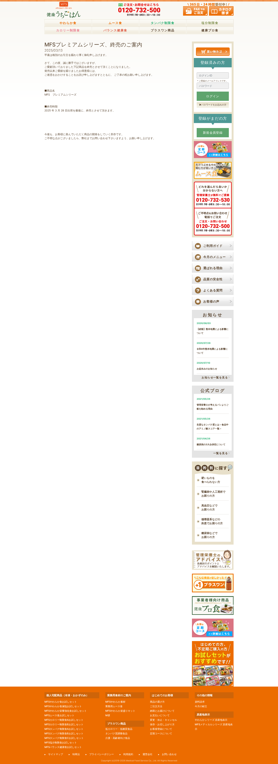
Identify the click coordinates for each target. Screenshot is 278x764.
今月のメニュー (214, 257)
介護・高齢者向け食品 (117, 737)
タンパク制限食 (163, 23)
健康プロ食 (209, 30)
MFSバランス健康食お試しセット (63, 747)
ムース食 (115, 23)
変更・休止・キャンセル (163, 719)
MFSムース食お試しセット (59, 715)
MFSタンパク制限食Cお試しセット (64, 737)
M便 (107, 715)
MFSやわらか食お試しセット (60, 701)
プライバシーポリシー (101, 754)
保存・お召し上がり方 (162, 724)
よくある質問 (213, 290)
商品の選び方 (157, 701)
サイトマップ (55, 754)
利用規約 (128, 754)
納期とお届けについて (162, 710)
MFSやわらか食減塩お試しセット (63, 706)
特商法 (76, 754)
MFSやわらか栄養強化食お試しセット (65, 710)
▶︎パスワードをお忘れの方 (212, 104)
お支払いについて (160, 715)
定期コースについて (161, 733)
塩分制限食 (209, 23)
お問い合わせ (169, 754)
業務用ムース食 (114, 706)
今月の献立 (201, 706)
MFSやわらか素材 (115, 701)
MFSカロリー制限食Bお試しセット (63, 724)
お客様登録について (161, 728)
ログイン (212, 96)
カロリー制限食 (68, 30)
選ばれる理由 (213, 268)
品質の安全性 (213, 279)
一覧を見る (220, 453)
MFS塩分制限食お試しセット (60, 742)
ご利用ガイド (213, 246)
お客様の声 (211, 301)
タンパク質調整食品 (116, 733)
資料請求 (200, 701)
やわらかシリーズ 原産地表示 (211, 719)
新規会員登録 (213, 132)
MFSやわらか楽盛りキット (120, 710)
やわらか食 (68, 23)
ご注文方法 (156, 706)
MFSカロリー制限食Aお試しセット (63, 719)
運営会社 (147, 754)
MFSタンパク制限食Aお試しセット (63, 728)
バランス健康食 (115, 30)
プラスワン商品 (163, 30)
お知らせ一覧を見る (215, 377)
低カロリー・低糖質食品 (118, 728)
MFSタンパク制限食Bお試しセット (63, 733)
